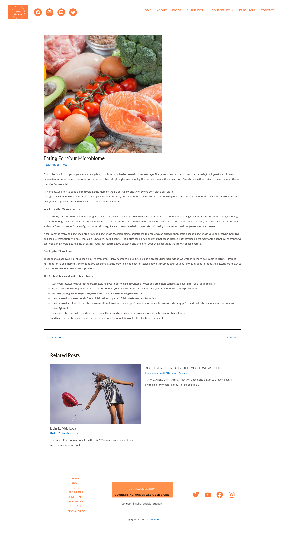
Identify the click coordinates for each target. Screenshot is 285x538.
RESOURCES (247, 10)
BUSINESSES (195, 10)
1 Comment (151, 372)
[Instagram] (49, 12)
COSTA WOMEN (151, 519)
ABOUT (162, 10)
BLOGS (176, 10)
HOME (146, 10)
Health (47, 164)
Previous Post (53, 337)
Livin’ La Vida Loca (63, 428)
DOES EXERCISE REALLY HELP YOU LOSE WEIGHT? (183, 368)
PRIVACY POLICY (75, 510)
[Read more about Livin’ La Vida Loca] (95, 393)
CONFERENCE (221, 10)
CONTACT (267, 10)
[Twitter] (73, 12)
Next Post (234, 337)
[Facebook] (38, 12)
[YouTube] (61, 12)
